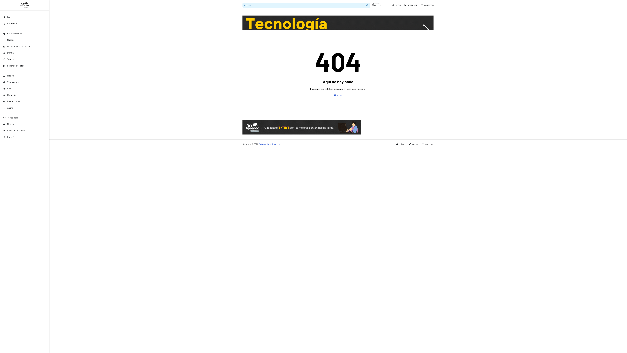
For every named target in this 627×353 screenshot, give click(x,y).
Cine (9, 88)
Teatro (10, 59)
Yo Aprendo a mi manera (269, 144)
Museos (11, 39)
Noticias (11, 124)
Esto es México (14, 33)
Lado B (10, 137)
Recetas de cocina (16, 130)
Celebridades (13, 101)
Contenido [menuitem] (12, 23)
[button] (376, 5)
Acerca (415, 144)
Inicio (398, 5)
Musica (10, 75)
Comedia (11, 94)
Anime (10, 107)
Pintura (11, 52)
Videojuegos (13, 82)
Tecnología (12, 117)
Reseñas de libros (15, 65)
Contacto (429, 5)
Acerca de (412, 5)
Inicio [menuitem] (9, 17)
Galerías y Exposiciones (18, 46)
